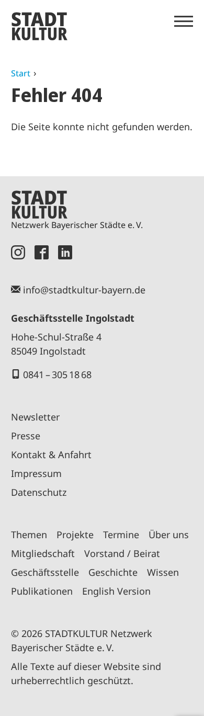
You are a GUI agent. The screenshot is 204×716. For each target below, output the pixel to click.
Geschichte (113, 572)
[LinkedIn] (65, 252)
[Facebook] (42, 252)
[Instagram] (18, 252)
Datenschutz (38, 492)
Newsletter (35, 417)
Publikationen (42, 591)
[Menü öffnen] (183, 21)
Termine (121, 534)
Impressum (36, 473)
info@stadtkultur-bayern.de (84, 289)
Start (20, 73)
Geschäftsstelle (45, 572)
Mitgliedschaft (43, 553)
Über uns (169, 534)
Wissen (163, 572)
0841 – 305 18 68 (57, 374)
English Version (116, 591)
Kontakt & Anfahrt (51, 454)
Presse (25, 435)
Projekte (75, 534)
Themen (29, 534)
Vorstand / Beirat (122, 553)
